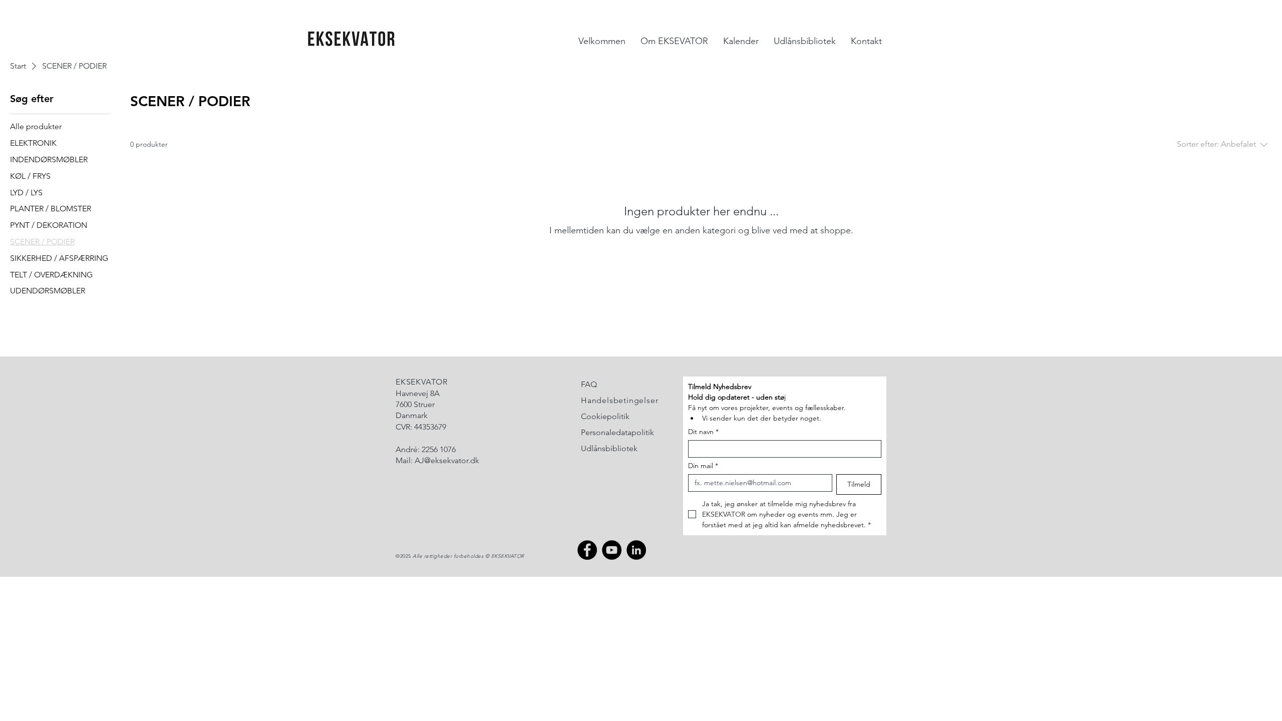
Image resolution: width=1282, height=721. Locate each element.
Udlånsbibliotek (609, 448)
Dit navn (703, 432)
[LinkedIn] (636, 550)
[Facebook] (587, 550)
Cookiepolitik (605, 416)
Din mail (703, 466)
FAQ (589, 384)
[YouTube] (611, 550)
